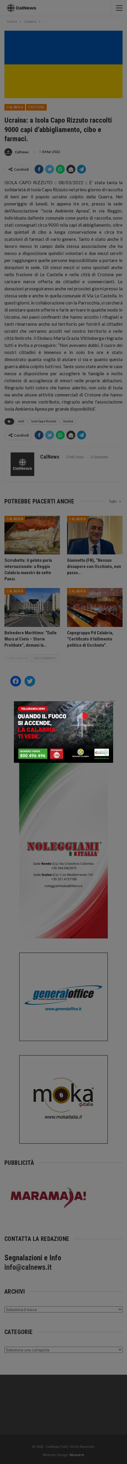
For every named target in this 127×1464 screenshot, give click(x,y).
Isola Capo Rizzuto (43, 421)
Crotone (36, 107)
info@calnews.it (28, 1267)
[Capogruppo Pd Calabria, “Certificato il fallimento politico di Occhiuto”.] (95, 607)
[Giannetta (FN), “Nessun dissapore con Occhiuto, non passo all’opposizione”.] (95, 535)
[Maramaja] (48, 1197)
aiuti (21, 421)
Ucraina (68, 421)
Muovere (77, 1455)
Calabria (14, 107)
